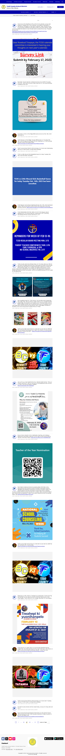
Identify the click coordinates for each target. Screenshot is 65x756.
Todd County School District (20, 15)
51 (35, 722)
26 (23, 722)
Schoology (9, 1)
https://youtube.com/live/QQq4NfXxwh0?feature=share (31, 546)
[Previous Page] (16, 722)
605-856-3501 (9, 749)
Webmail (45, 1)
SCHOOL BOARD (25, 12)
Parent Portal (27, 1)
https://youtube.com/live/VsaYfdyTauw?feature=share (31, 143)
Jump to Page (43, 722)
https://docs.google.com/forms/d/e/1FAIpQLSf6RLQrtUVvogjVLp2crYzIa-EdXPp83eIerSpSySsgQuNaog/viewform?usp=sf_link (29, 32)
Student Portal (37, 1)
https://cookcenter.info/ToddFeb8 (26, 385)
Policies (51, 1)
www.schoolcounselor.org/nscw (25, 494)
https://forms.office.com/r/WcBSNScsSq (40, 437)
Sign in (60, 7)
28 (29, 722)
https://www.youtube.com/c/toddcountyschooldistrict (39, 207)
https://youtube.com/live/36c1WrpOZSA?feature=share (31, 651)
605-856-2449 (19, 749)
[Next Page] (38, 722)
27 (26, 722)
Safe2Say (57, 1)
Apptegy (35, 754)
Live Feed (32, 15)
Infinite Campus (18, 1)
